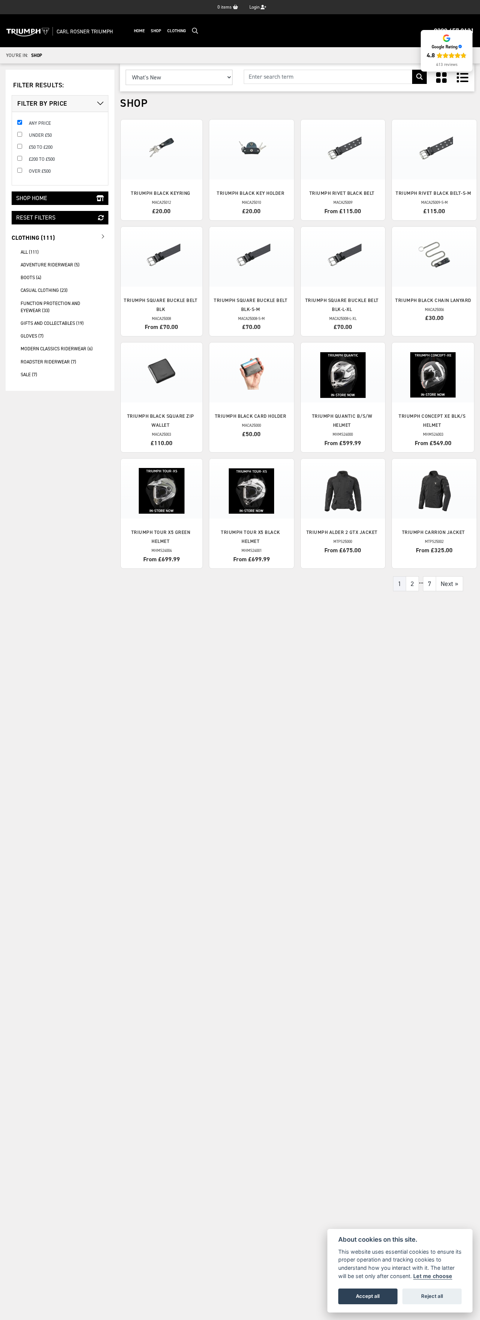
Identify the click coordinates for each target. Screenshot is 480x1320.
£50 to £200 (40, 147)
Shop (156, 31)
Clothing (176, 31)
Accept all (368, 1296)
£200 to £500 (42, 159)
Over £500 (40, 171)
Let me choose (432, 1276)
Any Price (40, 123)
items (225, 7)
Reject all (432, 1296)
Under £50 (40, 135)
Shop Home (31, 198)
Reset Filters (36, 217)
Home (139, 31)
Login (255, 7)
